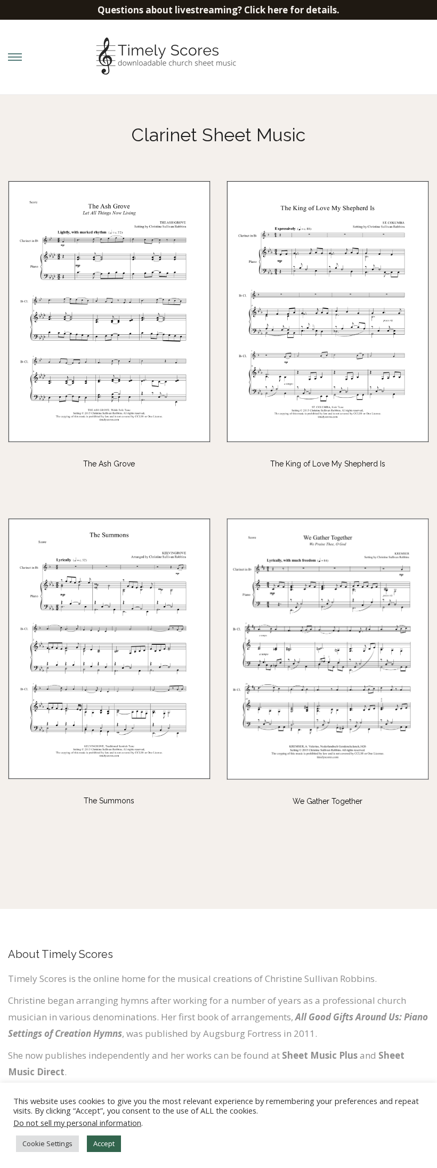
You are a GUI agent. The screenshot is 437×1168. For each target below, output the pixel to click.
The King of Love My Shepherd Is (327, 464)
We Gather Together (327, 801)
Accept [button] (104, 1143)
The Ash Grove (109, 464)
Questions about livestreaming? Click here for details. (218, 10)
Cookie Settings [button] (47, 1143)
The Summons (109, 800)
